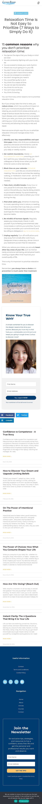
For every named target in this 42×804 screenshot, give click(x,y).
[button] (21, 357)
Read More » (7, 456)
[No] (40, 798)
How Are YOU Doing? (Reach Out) (21, 584)
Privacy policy (24, 801)
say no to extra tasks (31, 231)
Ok (16, 801)
